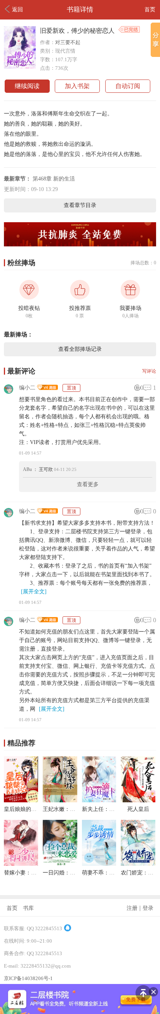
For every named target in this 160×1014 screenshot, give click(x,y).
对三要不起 (67, 42)
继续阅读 (27, 86)
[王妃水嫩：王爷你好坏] (60, 800)
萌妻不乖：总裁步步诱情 (112, 873)
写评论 (149, 371)
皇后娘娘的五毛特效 (28, 809)
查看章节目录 (80, 205)
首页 (149, 9)
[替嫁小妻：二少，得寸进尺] (21, 863)
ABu (27, 469)
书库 (28, 908)
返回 (17, 9)
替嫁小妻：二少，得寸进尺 (36, 873)
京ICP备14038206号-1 (28, 978)
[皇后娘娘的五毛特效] (21, 800)
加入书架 (77, 86)
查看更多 (88, 484)
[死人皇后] (138, 800)
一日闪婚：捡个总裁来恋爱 (75, 873)
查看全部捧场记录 (80, 349)
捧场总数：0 (143, 262)
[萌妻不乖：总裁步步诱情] (99, 863)
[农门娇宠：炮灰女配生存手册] (138, 863)
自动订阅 (127, 86)
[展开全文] (34, 592)
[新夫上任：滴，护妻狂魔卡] (99, 800)
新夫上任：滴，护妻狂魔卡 (114, 809)
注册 (132, 908)
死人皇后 (138, 809)
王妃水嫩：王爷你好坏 (70, 809)
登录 (148, 908)
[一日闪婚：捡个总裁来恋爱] (60, 863)
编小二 (27, 388)
